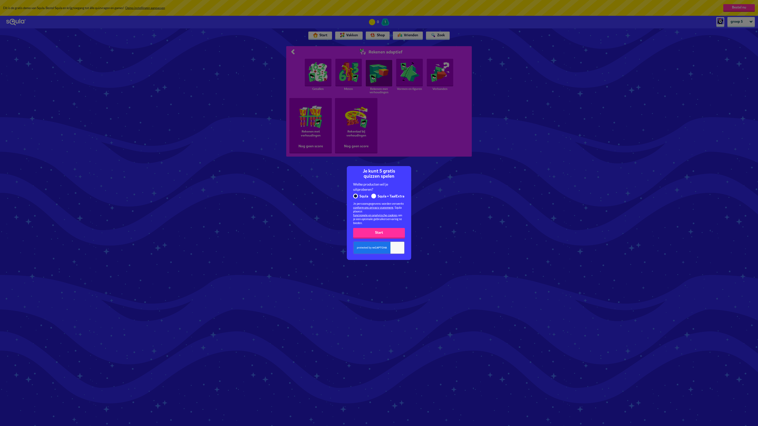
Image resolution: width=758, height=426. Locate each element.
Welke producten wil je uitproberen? (370, 187)
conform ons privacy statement (373, 207)
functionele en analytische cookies (375, 215)
